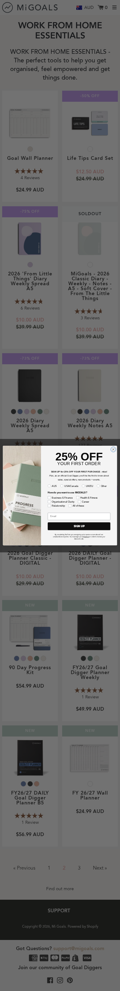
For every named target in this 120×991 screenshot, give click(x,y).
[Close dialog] (113, 449)
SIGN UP (79, 526)
